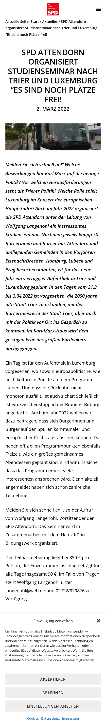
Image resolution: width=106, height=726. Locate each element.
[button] (98, 620)
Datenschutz (50, 718)
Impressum (70, 718)
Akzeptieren (53, 679)
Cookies (33, 718)
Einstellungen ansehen (53, 706)
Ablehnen (53, 692)
